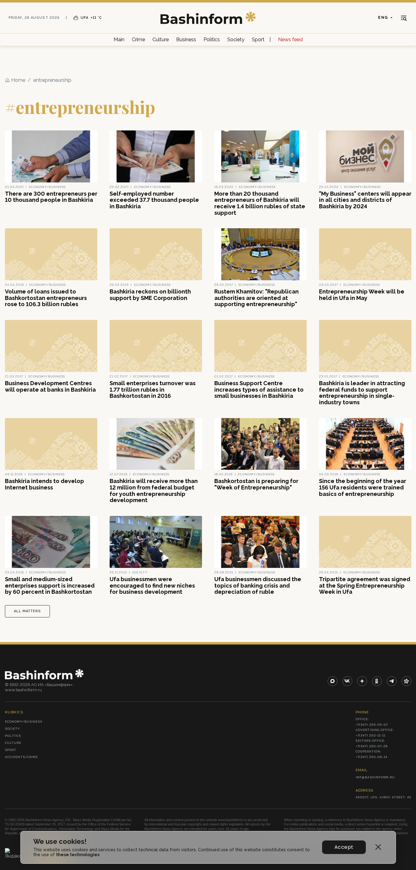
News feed (290, 39)
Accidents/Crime (21, 757)
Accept (343, 847)
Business (186, 39)
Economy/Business (23, 721)
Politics (212, 39)
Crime (138, 39)
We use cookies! (60, 841)
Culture (160, 39)
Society (235, 39)
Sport (258, 39)
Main (119, 39)
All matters (27, 611)
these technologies (77, 854)
